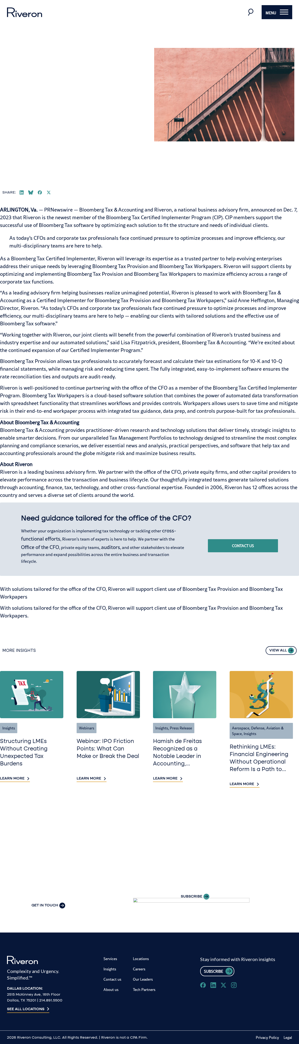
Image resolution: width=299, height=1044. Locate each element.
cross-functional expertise (152, 487)
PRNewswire (58, 210)
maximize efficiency (225, 274)
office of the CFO (148, 388)
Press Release (181, 728)
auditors (110, 547)
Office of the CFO (40, 547)
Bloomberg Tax (17, 430)
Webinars (86, 728)
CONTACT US (243, 546)
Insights (8, 728)
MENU (271, 13)
